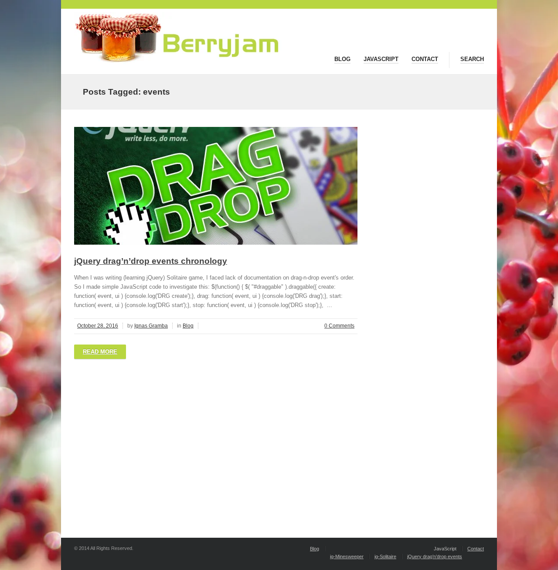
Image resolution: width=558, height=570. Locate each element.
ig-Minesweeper (347, 556)
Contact (425, 59)
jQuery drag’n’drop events (434, 556)
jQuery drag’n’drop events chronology (150, 261)
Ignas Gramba (151, 326)
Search (472, 59)
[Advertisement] (215, 437)
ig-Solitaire (385, 556)
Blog (342, 59)
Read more (100, 351)
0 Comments (339, 326)
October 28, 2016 (97, 326)
